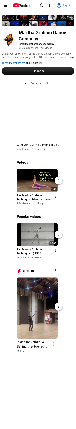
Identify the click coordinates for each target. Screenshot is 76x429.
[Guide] (5, 5)
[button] (53, 83)
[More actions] (56, 196)
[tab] (22, 83)
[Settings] (49, 5)
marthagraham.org (14, 63)
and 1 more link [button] (34, 63)
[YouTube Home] (22, 5)
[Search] (42, 5)
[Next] (58, 180)
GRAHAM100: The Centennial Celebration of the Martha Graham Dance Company (38, 144)
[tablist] (38, 83)
